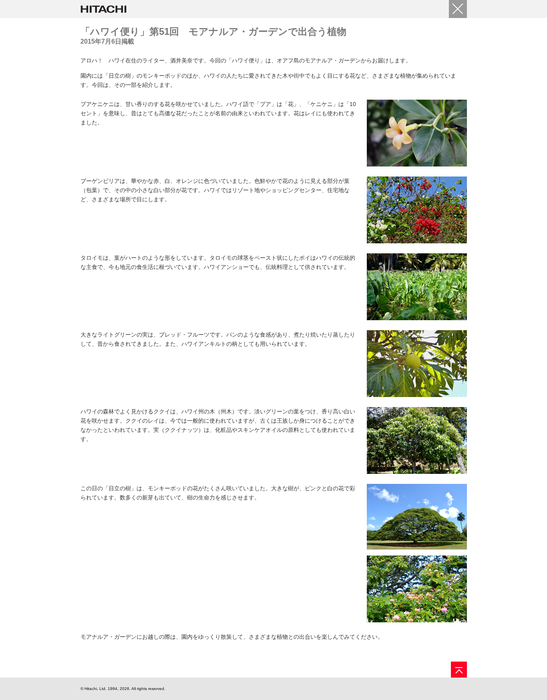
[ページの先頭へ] (459, 670)
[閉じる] (458, 9)
